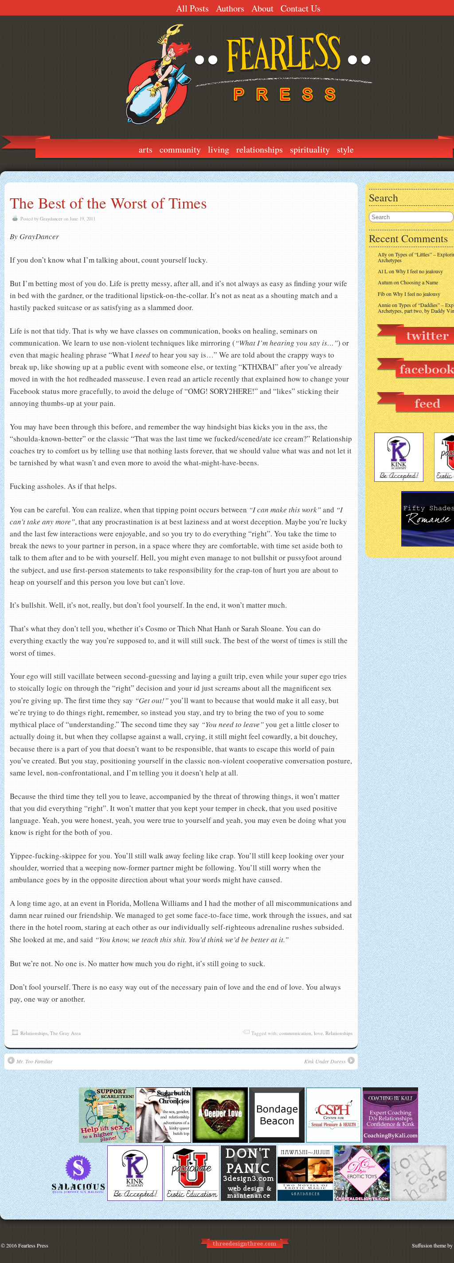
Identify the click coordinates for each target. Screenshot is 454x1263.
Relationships (259, 149)
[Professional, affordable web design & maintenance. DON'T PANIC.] (244, 1252)
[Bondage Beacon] (277, 1140)
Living (218, 149)
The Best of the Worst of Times (108, 202)
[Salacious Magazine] (78, 1198)
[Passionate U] (191, 1198)
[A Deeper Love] (220, 1140)
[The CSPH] (333, 1140)
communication (295, 1033)
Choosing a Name (419, 282)
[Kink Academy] (135, 1198)
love (318, 1033)
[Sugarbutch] (163, 1140)
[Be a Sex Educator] (390, 1140)
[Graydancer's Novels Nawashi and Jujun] (305, 1198)
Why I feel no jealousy (419, 271)
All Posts (192, 8)
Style (345, 149)
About (262, 8)
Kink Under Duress (325, 1061)
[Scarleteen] (106, 1140)
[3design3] (248, 1198)
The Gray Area (65, 1033)
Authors (230, 8)
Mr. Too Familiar (34, 1061)
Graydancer (51, 219)
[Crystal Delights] (362, 1198)
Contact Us (301, 8)
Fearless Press (33, 1245)
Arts (146, 149)
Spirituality (310, 149)
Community (180, 149)
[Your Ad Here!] (418, 1198)
